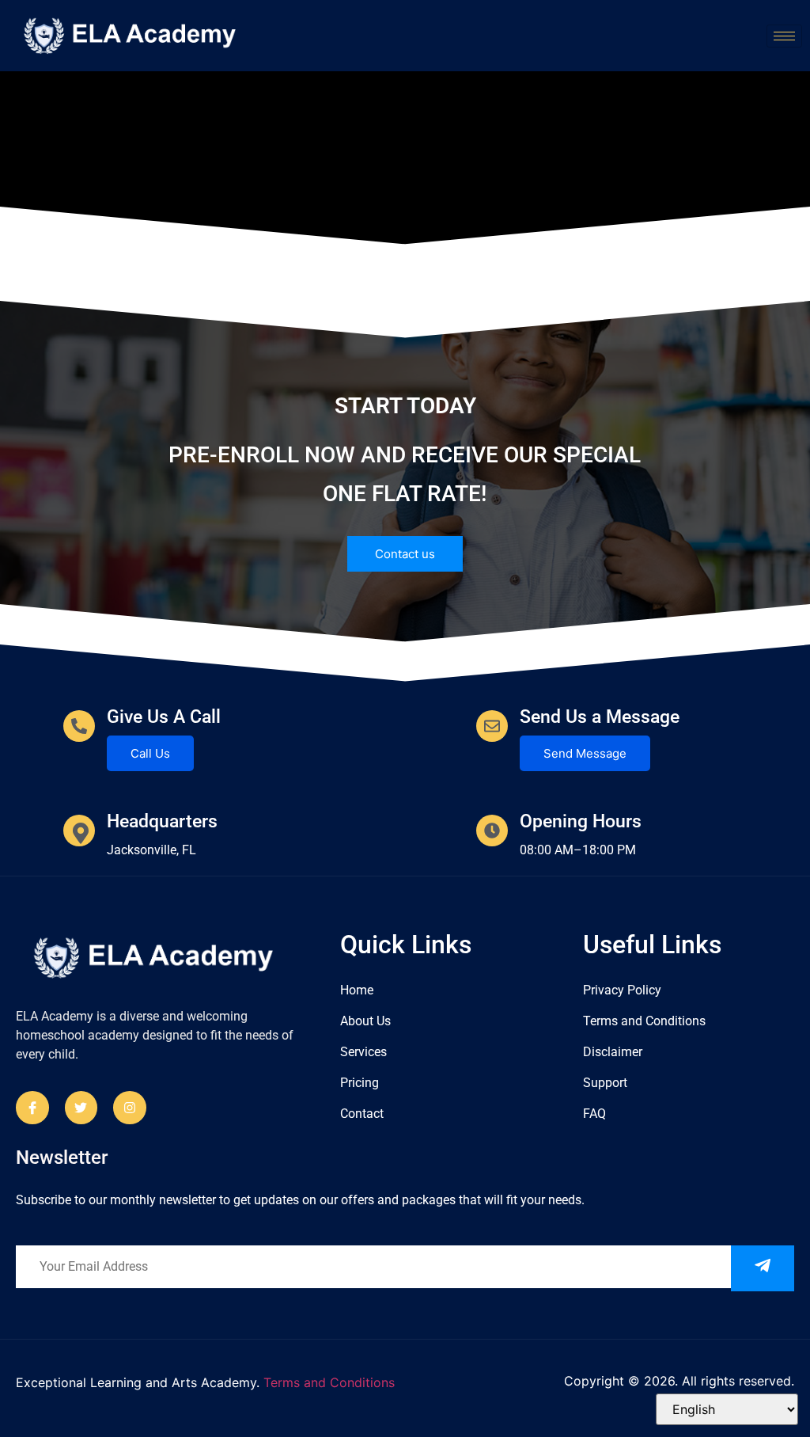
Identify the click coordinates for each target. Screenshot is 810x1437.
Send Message (584, 753)
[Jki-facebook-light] (32, 1107)
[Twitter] (81, 1107)
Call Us (150, 753)
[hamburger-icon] (784, 36)
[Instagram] (129, 1107)
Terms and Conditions (329, 1382)
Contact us (405, 553)
